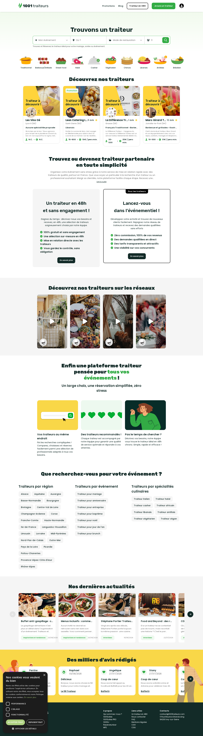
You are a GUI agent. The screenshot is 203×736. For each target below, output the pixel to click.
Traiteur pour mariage (89, 494)
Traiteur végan (169, 518)
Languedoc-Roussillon (54, 527)
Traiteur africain (165, 505)
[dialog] (25, 702)
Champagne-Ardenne (33, 513)
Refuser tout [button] (36, 722)
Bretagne (26, 507)
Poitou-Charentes (30, 553)
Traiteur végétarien (144, 518)
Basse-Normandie (31, 500)
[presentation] (13, 614)
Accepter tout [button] (15, 722)
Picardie (48, 546)
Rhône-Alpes (28, 566)
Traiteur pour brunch (88, 533)
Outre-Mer (55, 540)
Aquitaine (39, 494)
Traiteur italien (142, 498)
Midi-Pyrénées (58, 533)
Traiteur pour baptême (90, 513)
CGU (134, 727)
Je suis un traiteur (163, 5)
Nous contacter (138, 716)
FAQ (133, 719)
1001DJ (106, 722)
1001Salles (107, 716)
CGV (134, 725)
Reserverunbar (109, 725)
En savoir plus (66, 260)
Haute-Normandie (54, 520)
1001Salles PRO (109, 719)
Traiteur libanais (143, 512)
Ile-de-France (28, 527)
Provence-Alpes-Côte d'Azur (36, 560)
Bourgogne (53, 500)
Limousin (25, 533)
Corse (54, 513)
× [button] (44, 675)
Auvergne (56, 494)
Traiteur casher (142, 505)
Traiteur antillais (166, 512)
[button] (25, 728)
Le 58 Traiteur (68, 691)
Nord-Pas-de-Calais (32, 540)
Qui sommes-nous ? (112, 714)
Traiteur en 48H (137, 5)
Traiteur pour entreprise (90, 507)
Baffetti (105, 691)
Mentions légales (139, 722)
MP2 (105, 727)
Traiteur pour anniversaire (91, 500)
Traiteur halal (163, 498)
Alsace (24, 494)
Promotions (108, 5)
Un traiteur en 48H (139, 714)
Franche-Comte (29, 520)
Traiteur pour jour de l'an (90, 527)
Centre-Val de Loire (47, 507)
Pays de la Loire (29, 546)
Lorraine (40, 533)
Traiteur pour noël (87, 520)
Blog (120, 5)
